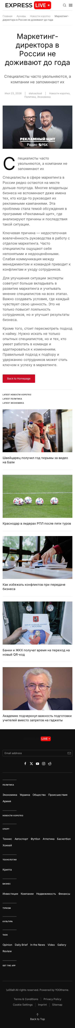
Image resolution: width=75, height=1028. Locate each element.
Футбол (35, 839)
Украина (25, 794)
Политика (30, 96)
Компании (27, 893)
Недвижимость (46, 893)
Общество (39, 794)
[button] (64, 5)
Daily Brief (21, 944)
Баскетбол (64, 839)
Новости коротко (59, 93)
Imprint (42, 1004)
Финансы (64, 893)
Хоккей (7, 845)
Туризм (7, 908)
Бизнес (7, 884)
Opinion (7, 944)
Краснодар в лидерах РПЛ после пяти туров (37, 523)
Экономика (44, 96)
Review (7, 951)
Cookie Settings (23, 1004)
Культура (8, 921)
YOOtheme (61, 990)
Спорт (6, 829)
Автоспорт (21, 839)
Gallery (61, 944)
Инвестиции (10, 893)
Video (51, 944)
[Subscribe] (69, 753)
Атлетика (48, 839)
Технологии (10, 860)
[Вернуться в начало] (28, 5)
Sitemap (57, 1004)
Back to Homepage (19, 378)
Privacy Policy (52, 999)
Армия (7, 801)
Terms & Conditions (26, 999)
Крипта (7, 869)
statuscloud (35, 93)
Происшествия (57, 794)
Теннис (7, 839)
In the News (37, 944)
